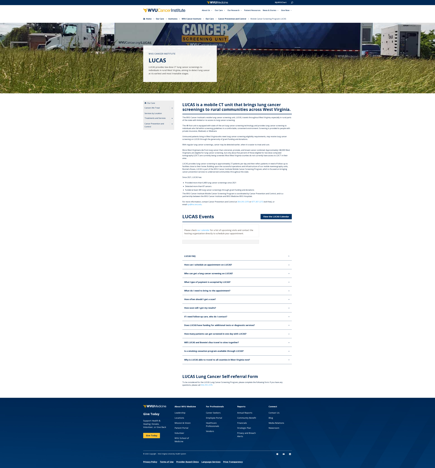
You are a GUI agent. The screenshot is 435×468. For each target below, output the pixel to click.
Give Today (151, 435)
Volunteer (179, 433)
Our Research (233, 10)
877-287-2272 (257, 201)
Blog (271, 417)
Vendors (210, 431)
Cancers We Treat (152, 108)
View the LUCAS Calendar (276, 216)
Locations (179, 417)
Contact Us (274, 412)
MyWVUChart (281, 2)
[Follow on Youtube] (283, 454)
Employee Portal (214, 417)
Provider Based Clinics (187, 461)
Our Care (219, 10)
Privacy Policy (150, 461)
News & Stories (269, 10)
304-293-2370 (243, 201)
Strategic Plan (244, 428)
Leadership (180, 412)
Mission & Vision (183, 423)
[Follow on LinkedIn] (290, 454)
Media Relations (276, 423)
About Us (206, 10)
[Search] (292, 2)
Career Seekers (213, 412)
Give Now (285, 10)
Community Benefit (246, 417)
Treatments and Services (155, 118)
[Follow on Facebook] (277, 454)
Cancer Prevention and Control (154, 125)
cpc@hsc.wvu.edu (194, 204)
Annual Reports (244, 412)
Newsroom (274, 428)
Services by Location (153, 113)
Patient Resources (252, 10)
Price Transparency (233, 461)
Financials (242, 423)
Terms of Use (167, 461)
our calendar (203, 230)
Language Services (210, 461)
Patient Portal (181, 428)
